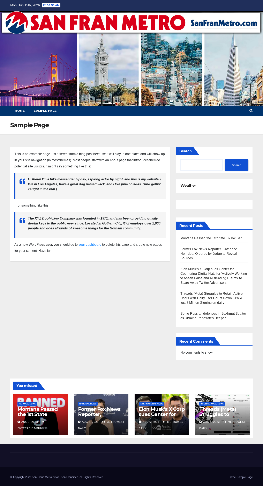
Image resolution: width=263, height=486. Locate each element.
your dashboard (89, 244)
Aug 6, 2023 (90, 422)
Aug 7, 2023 (29, 422)
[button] (251, 110)
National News (27, 404)
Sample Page (45, 111)
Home (20, 111)
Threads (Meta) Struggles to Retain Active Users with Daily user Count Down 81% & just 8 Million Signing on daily (211, 298)
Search (185, 151)
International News (151, 404)
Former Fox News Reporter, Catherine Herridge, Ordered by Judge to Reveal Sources (208, 253)
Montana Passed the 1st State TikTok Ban (211, 238)
